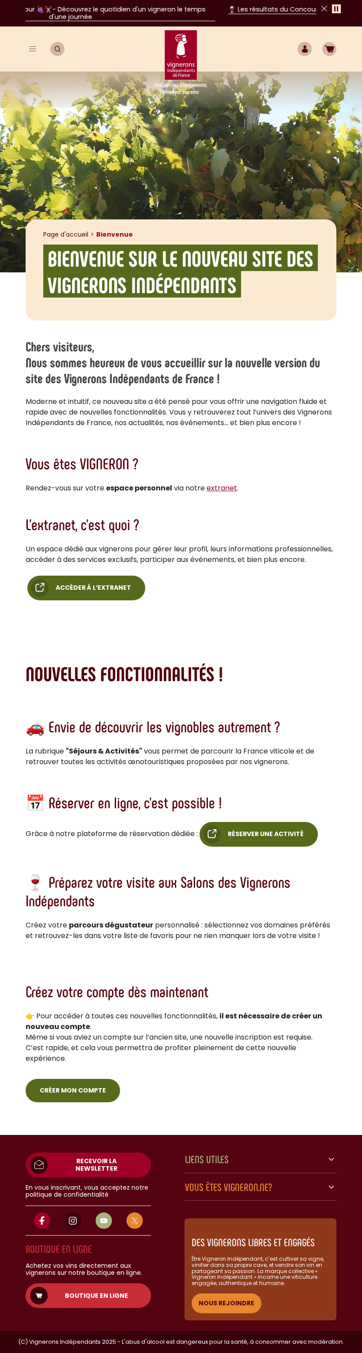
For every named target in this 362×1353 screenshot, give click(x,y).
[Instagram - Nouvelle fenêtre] (72, 1220)
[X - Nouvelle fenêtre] (134, 1220)
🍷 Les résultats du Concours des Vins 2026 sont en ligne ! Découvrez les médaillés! (191, 9)
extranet (222, 488)
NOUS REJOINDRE (226, 1303)
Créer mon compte (73, 1090)
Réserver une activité (266, 833)
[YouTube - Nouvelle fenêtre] (103, 1220)
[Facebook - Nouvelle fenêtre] (42, 1220)
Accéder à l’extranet (93, 587)
